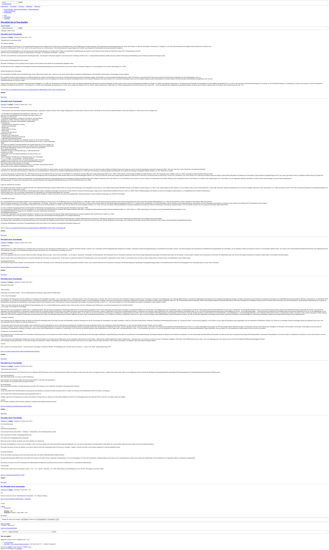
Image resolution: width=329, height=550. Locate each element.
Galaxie (10, 489)
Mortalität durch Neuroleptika (14, 22)
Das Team (7, 544)
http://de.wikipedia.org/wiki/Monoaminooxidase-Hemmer (16, 406)
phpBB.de (19, 548)
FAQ (5, 15)
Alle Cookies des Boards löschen (20, 544)
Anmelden (7, 18)
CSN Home (13, 6)
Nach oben (4, 97)
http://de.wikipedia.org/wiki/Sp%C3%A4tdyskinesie (15, 267)
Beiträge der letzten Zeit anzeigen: (11, 519)
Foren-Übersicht (8, 9)
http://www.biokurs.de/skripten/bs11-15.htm (12, 475)
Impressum (37, 6)
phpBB (9, 547)
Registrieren (7, 17)
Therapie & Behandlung (20, 9)
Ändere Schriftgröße (9, 11)
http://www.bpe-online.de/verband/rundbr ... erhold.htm (16, 499)
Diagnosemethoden (33, 9)
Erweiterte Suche (6, 4)
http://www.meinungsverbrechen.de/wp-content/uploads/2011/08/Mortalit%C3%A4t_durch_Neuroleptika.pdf (35, 89)
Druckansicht (7, 12)
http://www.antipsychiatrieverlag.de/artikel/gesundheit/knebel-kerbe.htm (20, 351)
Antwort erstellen (5, 25)
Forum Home (4, 6)
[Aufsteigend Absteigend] (53, 519)
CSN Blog (21, 6)
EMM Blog (29, 6)
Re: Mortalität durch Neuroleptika (13, 486)
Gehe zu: (4, 531)
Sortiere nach (33, 519)
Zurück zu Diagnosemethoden (9, 528)
